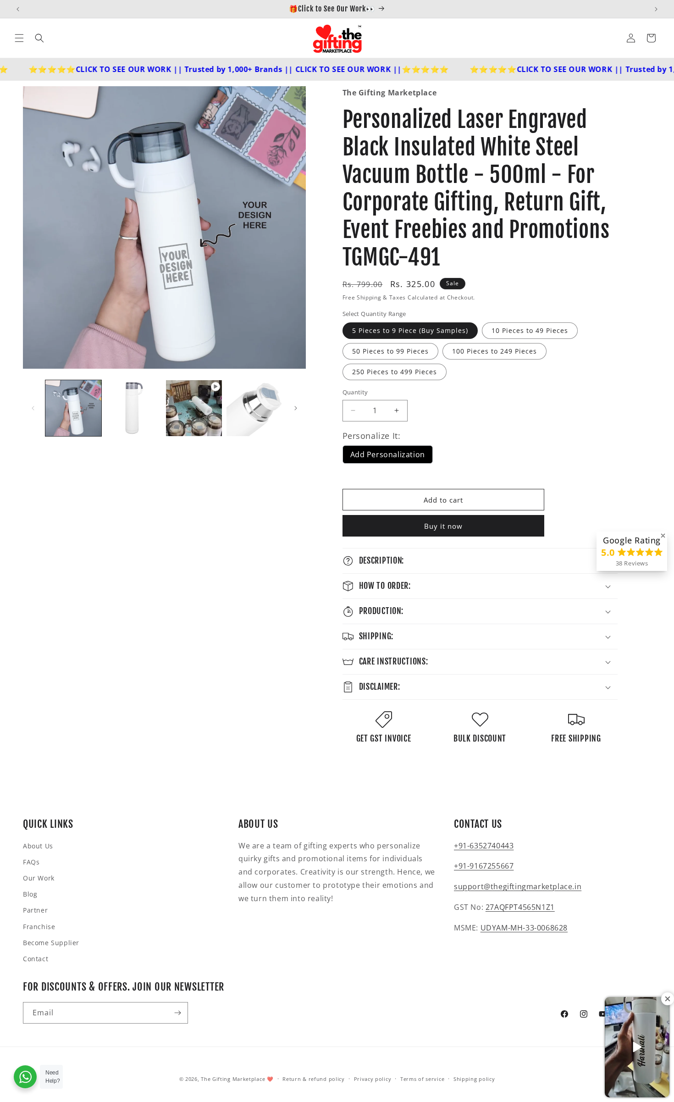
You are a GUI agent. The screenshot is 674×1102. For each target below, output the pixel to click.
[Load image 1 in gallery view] (73, 408)
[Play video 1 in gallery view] (194, 408)
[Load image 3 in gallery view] (254, 408)
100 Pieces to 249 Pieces (494, 351)
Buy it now (443, 526)
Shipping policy (474, 1078)
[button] (19, 38)
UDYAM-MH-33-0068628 (524, 928)
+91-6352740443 (484, 846)
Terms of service (422, 1078)
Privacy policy (373, 1078)
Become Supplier (51, 942)
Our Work (39, 878)
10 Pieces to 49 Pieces (530, 330)
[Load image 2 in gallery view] (134, 408)
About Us (38, 846)
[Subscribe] (177, 1013)
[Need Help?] (25, 1076)
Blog (30, 894)
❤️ (270, 1078)
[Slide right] (296, 408)
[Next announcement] (656, 9)
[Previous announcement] (18, 9)
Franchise (39, 926)
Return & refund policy (313, 1078)
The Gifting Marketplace (233, 1078)
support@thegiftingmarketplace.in (517, 886)
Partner (35, 910)
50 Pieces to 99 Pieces (390, 351)
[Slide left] (33, 408)
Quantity (355, 392)
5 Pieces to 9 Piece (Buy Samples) (410, 330)
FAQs (31, 862)
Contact (35, 958)
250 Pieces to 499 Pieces (394, 371)
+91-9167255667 (484, 866)
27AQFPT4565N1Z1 (520, 907)
